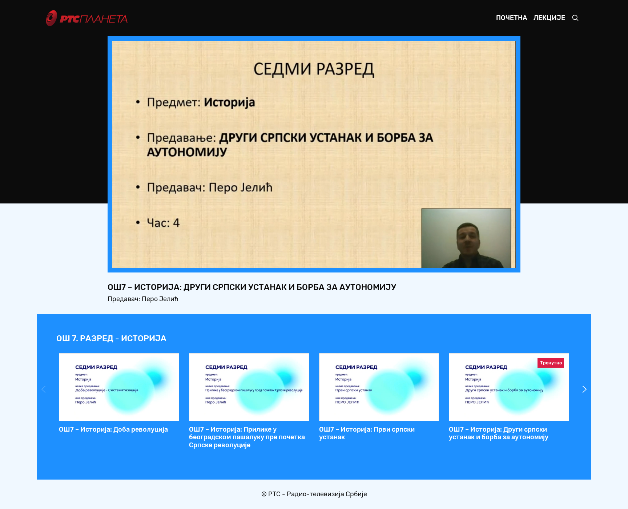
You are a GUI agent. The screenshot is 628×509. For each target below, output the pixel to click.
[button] (465, 260)
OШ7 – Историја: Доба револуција (113, 429)
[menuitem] (485, 260)
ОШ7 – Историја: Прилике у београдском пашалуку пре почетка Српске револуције (247, 437)
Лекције (549, 18)
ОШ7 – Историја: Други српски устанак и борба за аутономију (498, 433)
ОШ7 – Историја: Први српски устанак (367, 433)
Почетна (511, 18)
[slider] (294, 260)
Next (585, 389)
